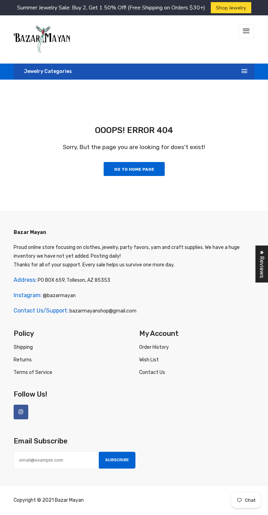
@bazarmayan (59, 296)
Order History (154, 347)
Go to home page (134, 169)
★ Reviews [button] (262, 264)
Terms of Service (33, 372)
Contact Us (152, 372)
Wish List (149, 360)
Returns (23, 360)
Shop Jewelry (231, 7)
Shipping (23, 347)
